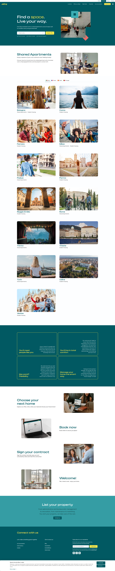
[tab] (47, 80)
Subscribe (93, 546)
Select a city (21, 33)
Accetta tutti (101, 562)
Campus (112, 0)
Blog (46, 543)
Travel (108, 0)
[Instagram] (76, 553)
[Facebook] (74, 553)
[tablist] (57, 80)
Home (99, 0)
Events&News (48, 547)
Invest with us (20, 545)
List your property (98, 4)
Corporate (91, 4)
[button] (37, 343)
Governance (47, 545)
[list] (57, 201)
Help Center (84, 4)
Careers (18, 547)
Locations (70, 4)
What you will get (77, 4)
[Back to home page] (4, 4)
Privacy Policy (94, 550)
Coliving (103, 0)
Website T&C (94, 548)
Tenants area (107, 4)
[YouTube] (79, 553)
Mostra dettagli (13, 569)
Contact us (57, 518)
